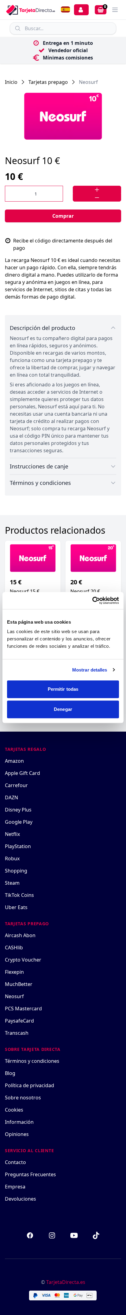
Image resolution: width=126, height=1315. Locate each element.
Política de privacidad (29, 1085)
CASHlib (14, 947)
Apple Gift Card (22, 773)
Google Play (18, 822)
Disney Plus (18, 809)
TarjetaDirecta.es (65, 1282)
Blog (10, 1073)
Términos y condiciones (32, 1061)
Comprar (63, 216)
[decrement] (97, 197)
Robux (12, 858)
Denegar (63, 709)
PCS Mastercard (23, 1008)
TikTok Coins (19, 895)
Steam (12, 883)
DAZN (11, 797)
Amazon (14, 761)
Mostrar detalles (89, 669)
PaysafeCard (19, 1020)
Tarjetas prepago (48, 82)
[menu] (115, 10)
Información (19, 1122)
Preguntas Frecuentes (30, 1174)
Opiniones (17, 1134)
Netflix (12, 834)
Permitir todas (63, 689)
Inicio (11, 82)
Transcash (16, 1033)
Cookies (14, 1109)
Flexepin (14, 972)
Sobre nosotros (23, 1097)
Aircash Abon (20, 935)
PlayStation (18, 846)
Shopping (16, 870)
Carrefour (16, 785)
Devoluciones (20, 1198)
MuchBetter (18, 984)
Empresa (15, 1186)
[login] (81, 9)
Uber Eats (16, 907)
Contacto (15, 1162)
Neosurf (88, 82)
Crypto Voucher (23, 959)
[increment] (97, 189)
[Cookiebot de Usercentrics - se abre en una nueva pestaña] (92, 600)
